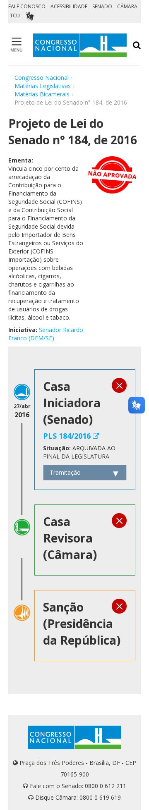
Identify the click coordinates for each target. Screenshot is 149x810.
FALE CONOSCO (27, 6)
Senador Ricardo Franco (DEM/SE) (45, 334)
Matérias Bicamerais (42, 94)
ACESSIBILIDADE (68, 6)
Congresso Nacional (41, 77)
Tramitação (65, 472)
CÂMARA (127, 6)
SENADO (102, 6)
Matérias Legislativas (42, 86)
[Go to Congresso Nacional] (80, 45)
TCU (15, 15)
